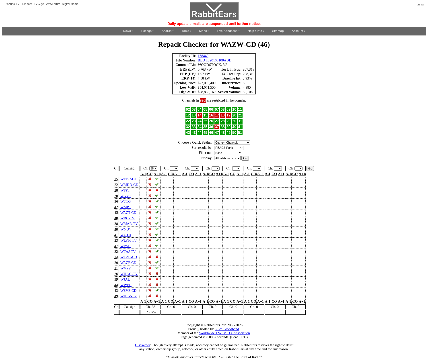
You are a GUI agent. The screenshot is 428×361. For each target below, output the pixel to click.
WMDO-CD (129, 185)
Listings (146, 31)
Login (420, 4)
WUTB (125, 235)
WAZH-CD (128, 257)
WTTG (125, 201)
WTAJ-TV (128, 251)
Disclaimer (142, 345)
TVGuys (39, 4)
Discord (27, 4)
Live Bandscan (227, 31)
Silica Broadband (227, 329)
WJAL (125, 279)
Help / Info (255, 31)
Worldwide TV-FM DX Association (224, 333)
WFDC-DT (128, 179)
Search (167, 31)
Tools (185, 31)
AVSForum (53, 4)
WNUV (126, 229)
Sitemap (278, 31)
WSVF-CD (128, 290)
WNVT (125, 196)
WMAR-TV (129, 224)
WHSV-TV (128, 296)
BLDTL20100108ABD (215, 60)
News (127, 31)
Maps (203, 31)
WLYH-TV (128, 240)
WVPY (125, 268)
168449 (203, 56)
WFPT (125, 190)
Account (297, 31)
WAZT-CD (128, 212)
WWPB (126, 285)
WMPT (125, 207)
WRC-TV (127, 218)
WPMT (125, 246)
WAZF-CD (128, 263)
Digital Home (70, 4)
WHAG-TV (129, 274)
